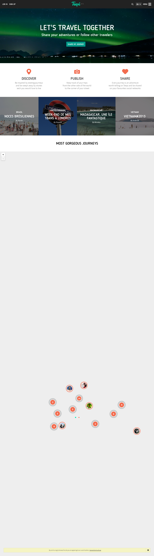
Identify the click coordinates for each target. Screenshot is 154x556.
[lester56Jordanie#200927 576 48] (89, 406)
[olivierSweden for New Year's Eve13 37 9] (84, 385)
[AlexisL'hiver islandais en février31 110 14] (70, 388)
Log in (4, 4)
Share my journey (76, 44)
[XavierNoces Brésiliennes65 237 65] (62, 425)
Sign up (12, 4)
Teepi (77, 4)
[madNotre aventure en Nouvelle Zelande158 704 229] (137, 431)
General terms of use (95, 550)
